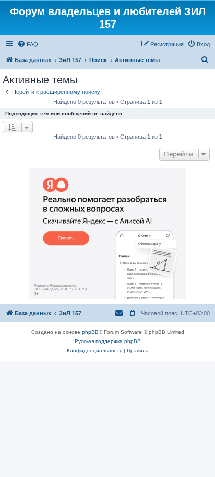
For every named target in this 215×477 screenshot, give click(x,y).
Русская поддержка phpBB (108, 341)
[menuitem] (27, 44)
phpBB (90, 332)
